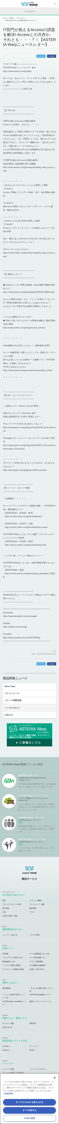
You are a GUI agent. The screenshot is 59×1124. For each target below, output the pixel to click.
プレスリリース (12, 693)
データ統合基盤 (37, 957)
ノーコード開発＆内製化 (11, 965)
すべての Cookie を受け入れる (29, 1102)
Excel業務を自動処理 (37, 965)
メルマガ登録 (34, 935)
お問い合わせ (7, 1027)
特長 (4, 900)
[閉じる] (54, 1077)
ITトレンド (33, 1046)
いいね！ (51, 56)
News (11, 18)
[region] (29, 1098)
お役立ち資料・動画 (9, 916)
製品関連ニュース (15, 678)
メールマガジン (12, 707)
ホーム (5, 18)
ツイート (41, 56)
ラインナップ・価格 (36, 904)
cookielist (8, 1093)
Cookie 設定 (29, 1118)
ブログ (31, 912)
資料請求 (32, 1023)
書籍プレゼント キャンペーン (40, 1001)
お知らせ (9, 715)
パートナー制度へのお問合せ (13, 1073)
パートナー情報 (8, 1069)
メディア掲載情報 (13, 700)
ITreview (5, 1046)
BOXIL (31, 1050)
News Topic (10, 686)
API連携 (5, 954)
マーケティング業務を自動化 (13, 969)
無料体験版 (6, 988)
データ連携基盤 (39, 954)
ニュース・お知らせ (9, 935)
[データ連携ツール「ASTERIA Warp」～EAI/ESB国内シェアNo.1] (29, 4)
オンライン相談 (8, 1023)
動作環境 (32, 908)
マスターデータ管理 (13, 957)
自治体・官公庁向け (36, 969)
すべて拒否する (29, 1110)
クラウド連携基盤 (36, 961)
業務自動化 (9, 961)
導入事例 (5, 908)
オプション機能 (35, 900)
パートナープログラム (37, 1069)
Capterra (5, 1050)
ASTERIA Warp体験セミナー (40, 994)
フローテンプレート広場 (11, 904)
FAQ (4, 912)
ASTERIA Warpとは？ (13, 895)
